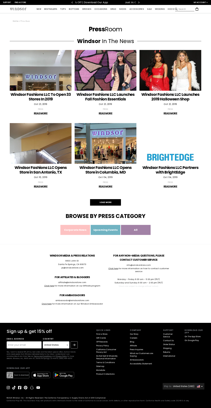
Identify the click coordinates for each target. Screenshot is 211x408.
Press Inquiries (136, 349)
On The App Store (192, 336)
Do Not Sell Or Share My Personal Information (107, 357)
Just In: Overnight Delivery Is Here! (107, 2)
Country (48, 339)
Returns (166, 352)
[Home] (18, 9)
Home (16, 21)
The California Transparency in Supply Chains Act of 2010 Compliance (75, 398)
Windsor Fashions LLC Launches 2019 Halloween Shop (170, 96)
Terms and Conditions (43, 356)
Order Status (169, 344)
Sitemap (100, 366)
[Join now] (74, 344)
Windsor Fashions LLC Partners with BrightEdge (170, 170)
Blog (132, 341)
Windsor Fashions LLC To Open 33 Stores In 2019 (41, 96)
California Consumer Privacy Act (106, 350)
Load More (106, 202)
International (169, 356)
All (135, 230)
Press (40, 109)
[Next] (138, 2)
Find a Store (20, 2)
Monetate (100, 370)
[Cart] (196, 9)
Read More (40, 113)
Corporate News (75, 230)
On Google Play (192, 340)
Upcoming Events (105, 230)
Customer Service (168, 335)
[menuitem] (39, 9)
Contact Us (168, 340)
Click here (49, 285)
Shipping (167, 348)
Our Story (134, 334)
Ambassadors (137, 359)
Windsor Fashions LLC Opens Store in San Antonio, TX (41, 170)
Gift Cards (101, 338)
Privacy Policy (61, 356)
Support (7, 2)
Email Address (15, 339)
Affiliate (133, 345)
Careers (133, 338)
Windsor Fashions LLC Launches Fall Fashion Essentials (105, 96)
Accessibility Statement (141, 363)
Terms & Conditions (105, 362)
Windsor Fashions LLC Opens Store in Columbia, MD (105, 170)
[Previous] (72, 2)
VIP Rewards (102, 341)
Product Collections (105, 374)
